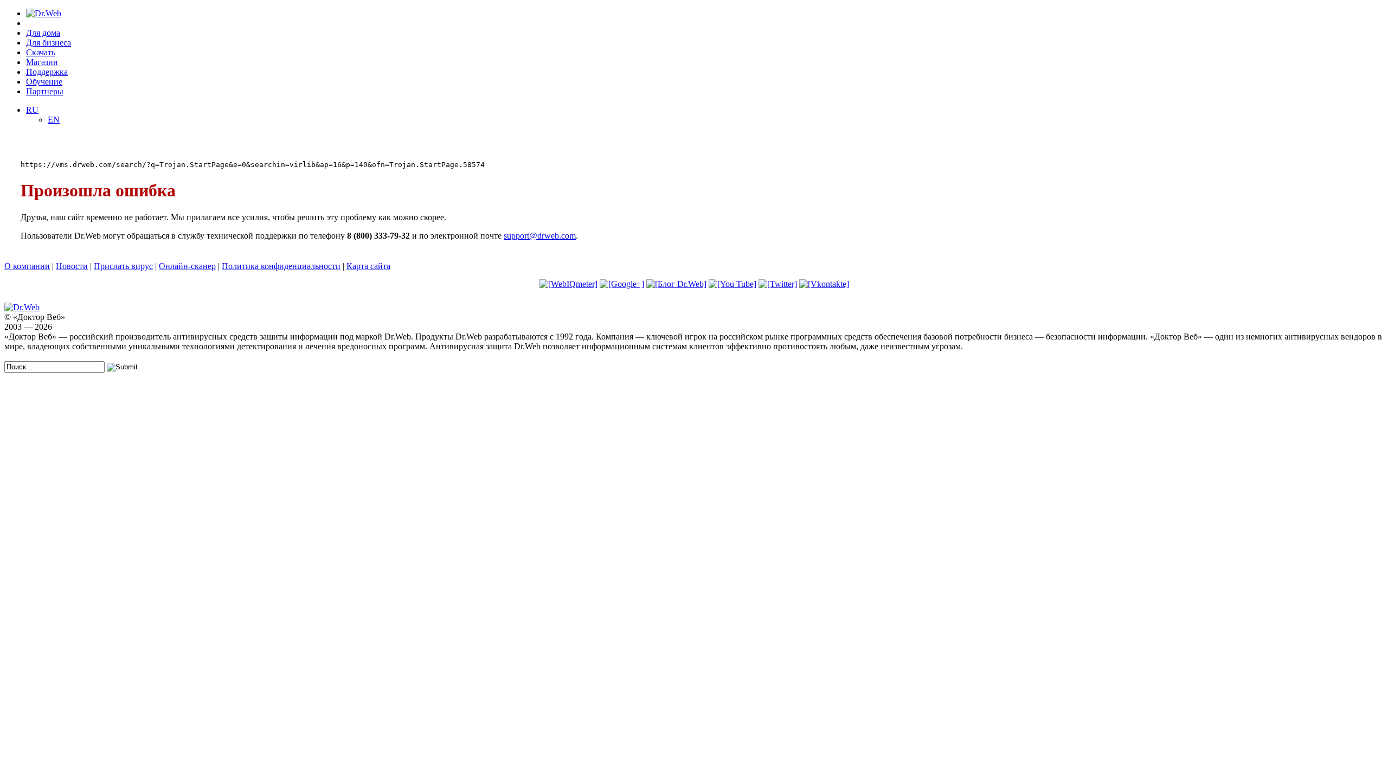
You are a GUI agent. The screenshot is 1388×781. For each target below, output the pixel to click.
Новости (72, 266)
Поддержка (47, 71)
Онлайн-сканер (187, 266)
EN (54, 119)
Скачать (40, 52)
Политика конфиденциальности (281, 266)
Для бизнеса (48, 42)
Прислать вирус (123, 266)
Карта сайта (368, 266)
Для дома (43, 32)
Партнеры (44, 91)
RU (32, 109)
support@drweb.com (540, 235)
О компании (27, 266)
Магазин (42, 62)
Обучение (44, 81)
